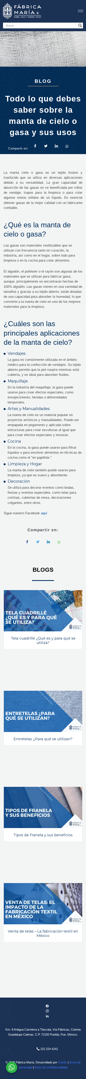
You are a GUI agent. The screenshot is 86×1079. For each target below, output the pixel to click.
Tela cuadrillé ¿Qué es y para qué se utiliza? (43, 640)
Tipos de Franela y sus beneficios (43, 835)
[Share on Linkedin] (56, 146)
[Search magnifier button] (80, 25)
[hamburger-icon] (80, 11)
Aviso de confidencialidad (50, 1067)
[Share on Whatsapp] (67, 146)
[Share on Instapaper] (48, 542)
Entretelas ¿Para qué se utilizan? (43, 739)
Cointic (62, 1062)
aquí (44, 513)
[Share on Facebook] (35, 146)
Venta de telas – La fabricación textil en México (43, 933)
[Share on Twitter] (46, 146)
